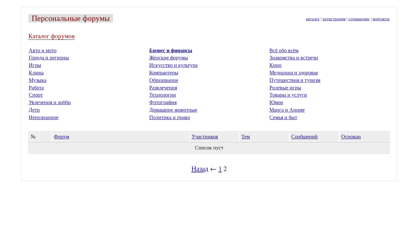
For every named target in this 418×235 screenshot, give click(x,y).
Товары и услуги (288, 95)
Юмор (276, 102)
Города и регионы (49, 57)
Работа (36, 87)
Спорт (36, 95)
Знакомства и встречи (293, 57)
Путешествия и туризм (294, 80)
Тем (245, 136)
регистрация (334, 19)
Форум (61, 136)
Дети (34, 110)
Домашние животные (173, 110)
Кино (275, 65)
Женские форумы (168, 57)
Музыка (37, 80)
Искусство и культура (173, 65)
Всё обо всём (283, 50)
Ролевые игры (285, 87)
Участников (205, 136)
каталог (313, 19)
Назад (199, 168)
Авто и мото (42, 50)
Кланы (36, 72)
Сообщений (304, 136)
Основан (351, 136)
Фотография (163, 102)
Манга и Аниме (287, 110)
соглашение (359, 19)
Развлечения (163, 87)
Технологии (162, 95)
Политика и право (169, 117)
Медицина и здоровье (293, 72)
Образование (163, 80)
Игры (35, 65)
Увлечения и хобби (50, 102)
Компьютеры (163, 72)
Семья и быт (283, 117)
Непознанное (43, 117)
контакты (381, 19)
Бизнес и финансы (170, 50)
